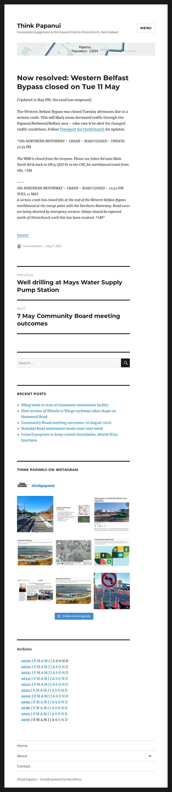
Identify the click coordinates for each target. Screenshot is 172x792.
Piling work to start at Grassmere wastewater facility (64, 405)
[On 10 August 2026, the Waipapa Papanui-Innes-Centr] (73, 514)
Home (22, 746)
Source (22, 235)
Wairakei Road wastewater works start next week (62, 428)
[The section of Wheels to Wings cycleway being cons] (35, 514)
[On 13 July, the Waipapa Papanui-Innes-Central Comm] (35, 591)
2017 (25, 714)
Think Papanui (39, 25)
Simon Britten (32, 246)
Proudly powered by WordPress (61, 779)
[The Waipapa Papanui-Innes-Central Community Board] (73, 552)
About (22, 756)
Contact (24, 766)
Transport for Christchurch (82, 129)
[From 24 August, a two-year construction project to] (112, 514)
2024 (25, 673)
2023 (25, 678)
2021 (25, 690)
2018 (25, 708)
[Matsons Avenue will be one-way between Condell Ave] (112, 591)
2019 (25, 702)
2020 (25, 696)
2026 (25, 661)
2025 (25, 667)
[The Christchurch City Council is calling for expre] (112, 552)
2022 (25, 684)
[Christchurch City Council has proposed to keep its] (35, 552)
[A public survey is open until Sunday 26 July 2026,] (73, 591)
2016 (25, 720)
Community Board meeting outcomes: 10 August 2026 (66, 422)
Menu (146, 28)
